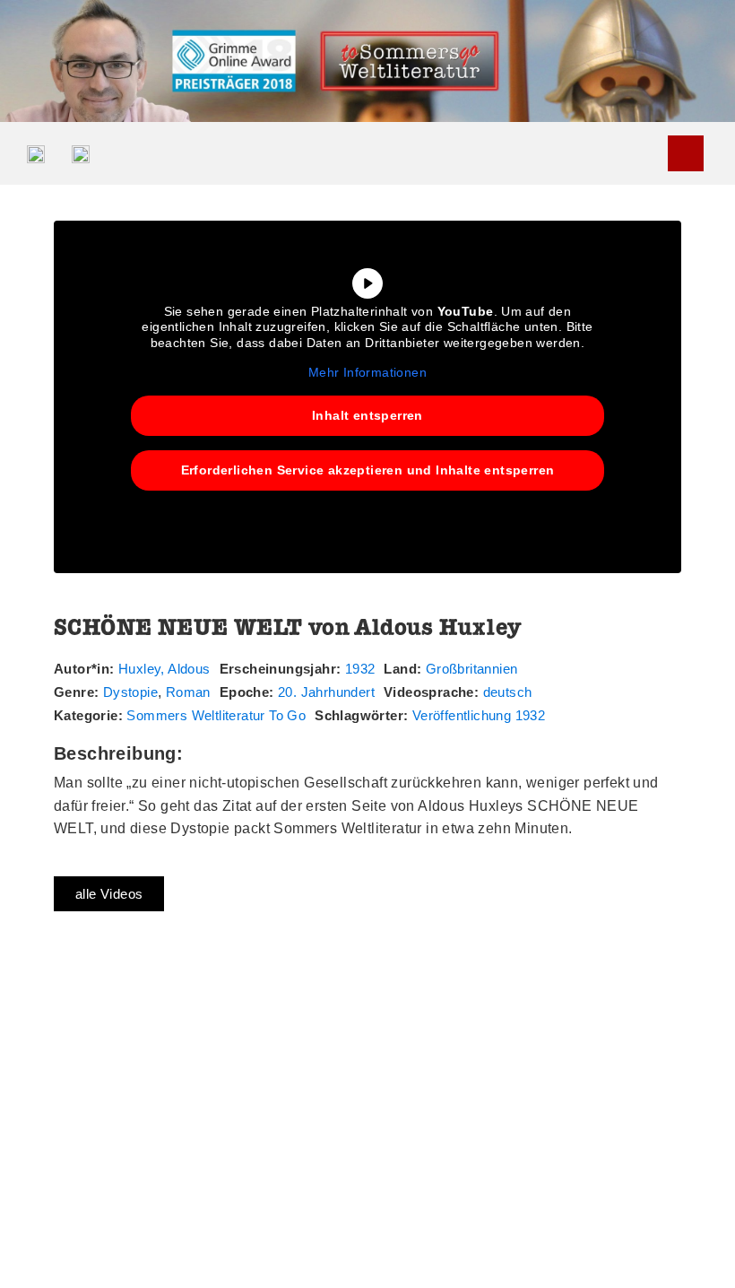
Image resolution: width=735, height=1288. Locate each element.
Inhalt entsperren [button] (367, 415)
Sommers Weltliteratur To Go (216, 715)
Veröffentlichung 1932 (478, 715)
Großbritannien (472, 668)
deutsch (507, 692)
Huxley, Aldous (164, 668)
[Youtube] (686, 153)
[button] (655, 153)
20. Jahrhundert (326, 692)
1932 (360, 668)
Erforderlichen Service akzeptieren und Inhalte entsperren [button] (368, 470)
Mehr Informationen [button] (367, 372)
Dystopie (130, 692)
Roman (188, 692)
